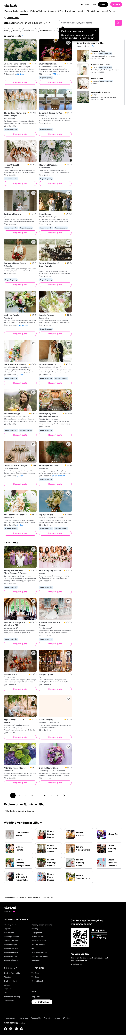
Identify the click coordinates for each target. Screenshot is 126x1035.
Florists (23, 897)
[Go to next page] (64, 795)
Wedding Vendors (12, 897)
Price (6, 30)
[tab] (17, 59)
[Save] (33, 42)
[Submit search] (118, 23)
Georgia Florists (13, 18)
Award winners (29, 30)
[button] (23, 36)
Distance (16, 30)
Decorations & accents (48, 30)
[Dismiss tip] (96, 31)
